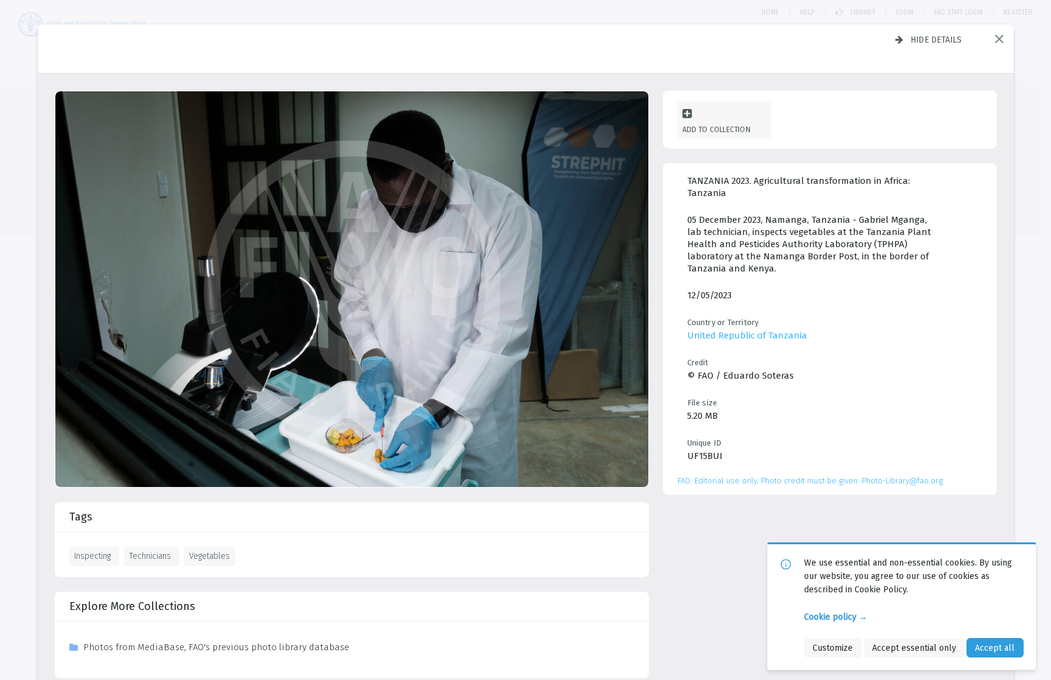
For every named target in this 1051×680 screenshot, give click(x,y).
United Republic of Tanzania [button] (747, 335)
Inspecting (92, 555)
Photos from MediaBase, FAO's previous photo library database (216, 647)
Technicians (150, 555)
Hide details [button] (936, 39)
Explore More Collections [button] (132, 606)
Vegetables (209, 555)
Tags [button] (80, 517)
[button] (999, 39)
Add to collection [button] (716, 129)
